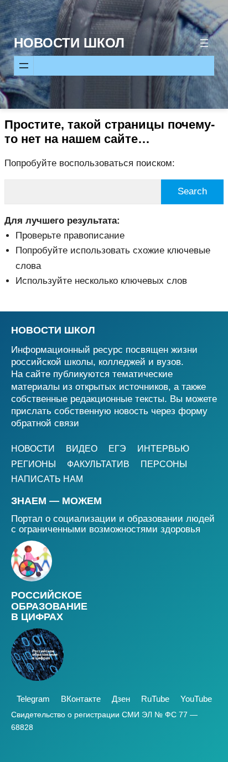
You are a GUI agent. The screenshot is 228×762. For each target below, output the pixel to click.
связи (66, 423)
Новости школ (53, 330)
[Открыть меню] (204, 43)
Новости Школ (69, 42)
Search (192, 191)
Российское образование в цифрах (49, 606)
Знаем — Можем (56, 500)
